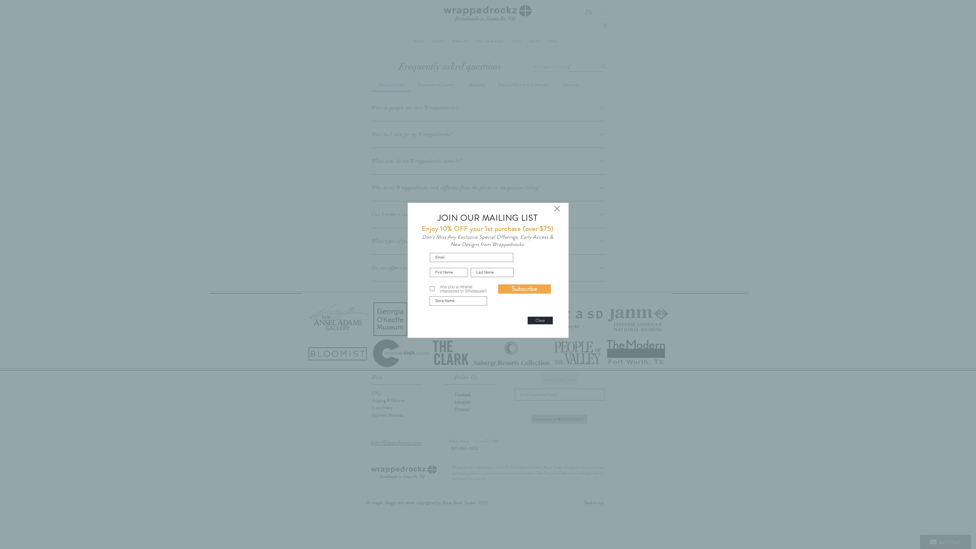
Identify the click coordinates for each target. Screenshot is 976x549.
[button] (557, 208)
